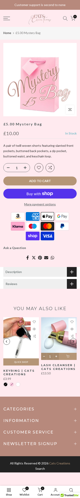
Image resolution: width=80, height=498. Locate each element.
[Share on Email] (46, 257)
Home (7, 33)
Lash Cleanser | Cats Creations (58, 367)
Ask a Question (14, 248)
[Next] (73, 341)
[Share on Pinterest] (40, 257)
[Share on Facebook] (28, 257)
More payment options (40, 204)
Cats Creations (59, 463)
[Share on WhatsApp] (52, 257)
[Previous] (6, 341)
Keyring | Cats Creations (19, 372)
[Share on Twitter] (34, 257)
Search (40, 468)
